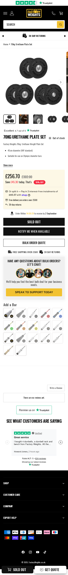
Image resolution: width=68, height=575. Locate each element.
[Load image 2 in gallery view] (23, 119)
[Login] (12, 13)
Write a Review (56, 388)
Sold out (19, 569)
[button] (5, 13)
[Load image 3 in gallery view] (38, 119)
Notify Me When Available (34, 231)
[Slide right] (60, 82)
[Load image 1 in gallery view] (9, 119)
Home (5, 44)
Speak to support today (34, 292)
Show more (8, 165)
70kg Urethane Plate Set (21, 44)
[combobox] (34, 24)
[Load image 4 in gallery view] (52, 119)
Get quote (52, 569)
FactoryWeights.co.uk (37, 562)
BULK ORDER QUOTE (34, 243)
